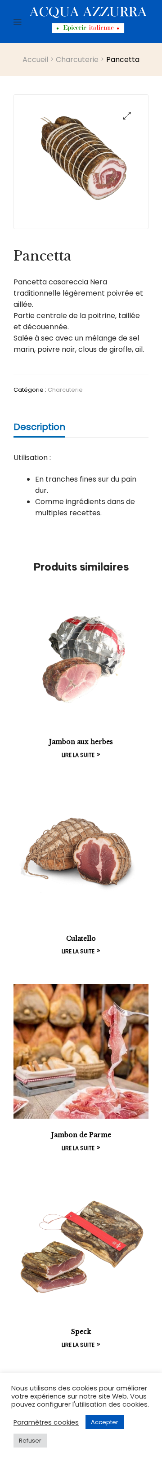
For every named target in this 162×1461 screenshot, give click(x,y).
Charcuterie (77, 59)
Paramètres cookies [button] (46, 1422)
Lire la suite (78, 755)
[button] (127, 116)
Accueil (35, 59)
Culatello (81, 938)
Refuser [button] (30, 1440)
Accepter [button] (104, 1422)
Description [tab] (39, 427)
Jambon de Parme (81, 1135)
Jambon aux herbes (81, 742)
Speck (81, 1332)
